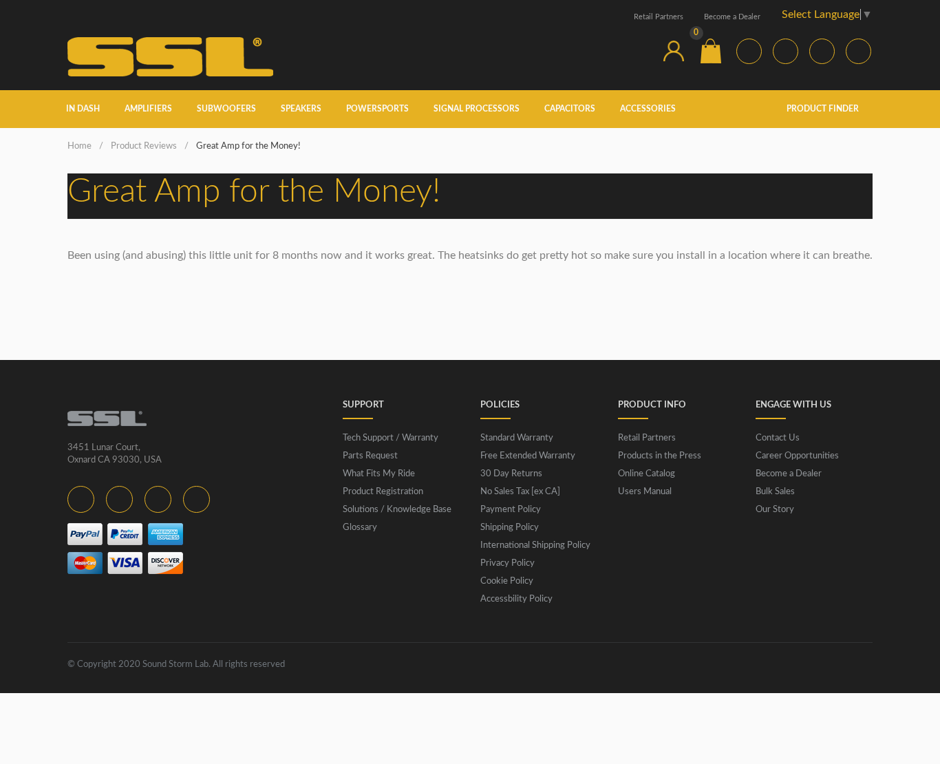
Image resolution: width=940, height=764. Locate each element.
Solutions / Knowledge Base (397, 509)
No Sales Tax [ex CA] (520, 491)
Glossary (360, 527)
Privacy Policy (507, 563)
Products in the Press (659, 456)
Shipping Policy (509, 527)
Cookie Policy (506, 581)
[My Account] (673, 51)
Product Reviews (144, 146)
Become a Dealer (732, 17)
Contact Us (778, 438)
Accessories (648, 109)
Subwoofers (226, 109)
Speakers (301, 109)
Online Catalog (646, 473)
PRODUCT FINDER (824, 109)
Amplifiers (148, 109)
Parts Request (370, 456)
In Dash (83, 109)
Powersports (377, 109)
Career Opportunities (797, 456)
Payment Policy (510, 509)
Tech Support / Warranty (390, 438)
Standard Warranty (516, 438)
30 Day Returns (511, 473)
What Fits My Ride (379, 473)
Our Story (775, 509)
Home (79, 146)
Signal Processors (477, 109)
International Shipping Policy (535, 545)
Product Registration (383, 491)
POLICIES (500, 405)
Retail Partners (658, 17)
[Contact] (636, 51)
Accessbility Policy (516, 599)
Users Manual (645, 491)
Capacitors (569, 109)
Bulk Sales (775, 491)
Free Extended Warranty (527, 456)
